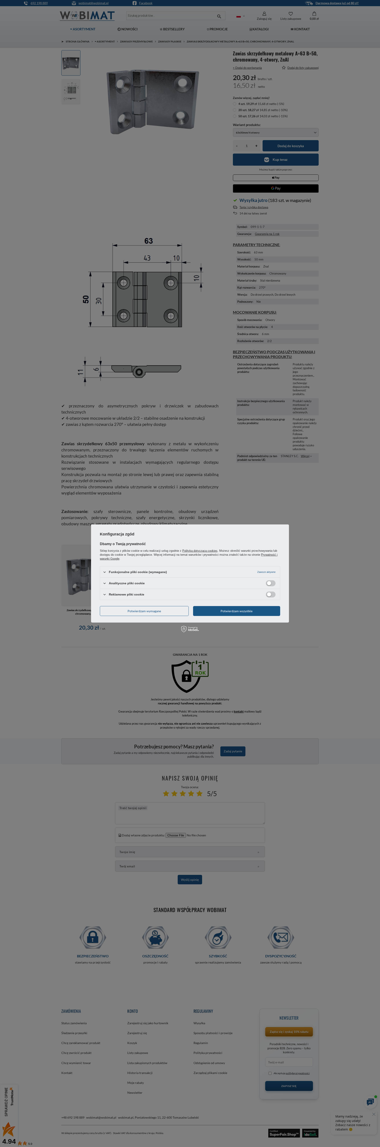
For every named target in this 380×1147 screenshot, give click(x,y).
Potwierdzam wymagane (144, 611)
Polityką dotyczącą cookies (199, 550)
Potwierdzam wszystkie (236, 611)
